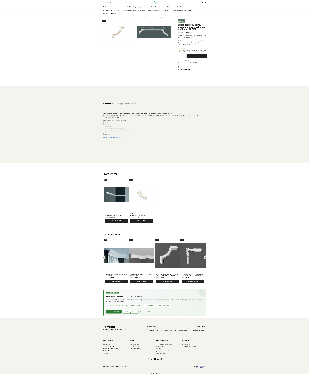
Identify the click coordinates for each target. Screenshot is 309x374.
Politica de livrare (108, 351)
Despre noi (106, 344)
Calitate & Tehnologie (109, 13)
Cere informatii (185, 69)
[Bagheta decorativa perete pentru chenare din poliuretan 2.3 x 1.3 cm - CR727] (116, 195)
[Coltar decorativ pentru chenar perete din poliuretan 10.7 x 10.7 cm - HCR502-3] (193, 255)
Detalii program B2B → (145, 312)
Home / (105, 17)
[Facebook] (148, 359)
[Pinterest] (151, 359)
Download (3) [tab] (117, 104)
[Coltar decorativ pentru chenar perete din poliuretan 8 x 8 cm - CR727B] (141, 195)
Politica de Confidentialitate (198, 330)
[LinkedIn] (157, 359)
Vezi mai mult (107, 134)
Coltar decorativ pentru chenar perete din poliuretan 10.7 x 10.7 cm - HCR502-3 (193, 275)
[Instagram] (160, 359)
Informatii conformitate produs (112, 137)
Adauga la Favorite (186, 67)
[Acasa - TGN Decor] (154, 2)
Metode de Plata (134, 344)
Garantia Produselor (135, 348)
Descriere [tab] (107, 104)
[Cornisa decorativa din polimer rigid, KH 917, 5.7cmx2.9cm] (141, 255)
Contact (105, 353)
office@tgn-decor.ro (190, 346)
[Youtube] (154, 359)
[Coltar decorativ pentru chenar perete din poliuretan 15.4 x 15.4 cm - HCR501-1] (167, 255)
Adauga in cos (196, 56)
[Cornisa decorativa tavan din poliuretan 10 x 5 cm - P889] (116, 255)
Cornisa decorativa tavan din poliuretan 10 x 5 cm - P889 (116, 275)
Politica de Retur (134, 346)
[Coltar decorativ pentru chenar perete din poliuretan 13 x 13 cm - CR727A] (119, 31)
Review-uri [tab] (130, 104)
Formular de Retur (135, 351)
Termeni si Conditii (108, 346)
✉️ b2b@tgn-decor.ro (131, 312)
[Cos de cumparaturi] (205, 2)
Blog (118, 13)
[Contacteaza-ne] (202, 2)
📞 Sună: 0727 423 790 (114, 312)
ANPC (131, 353)
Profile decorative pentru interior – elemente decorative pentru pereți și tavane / (129, 17)
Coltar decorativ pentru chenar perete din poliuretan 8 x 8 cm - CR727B (141, 214)
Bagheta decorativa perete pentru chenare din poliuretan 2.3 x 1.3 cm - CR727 (116, 214)
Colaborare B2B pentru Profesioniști (182, 10)
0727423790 (187, 344)
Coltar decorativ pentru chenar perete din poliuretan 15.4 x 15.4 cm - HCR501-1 (167, 275)
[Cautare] (126, 2)
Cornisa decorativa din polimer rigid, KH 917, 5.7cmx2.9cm (140, 275)
